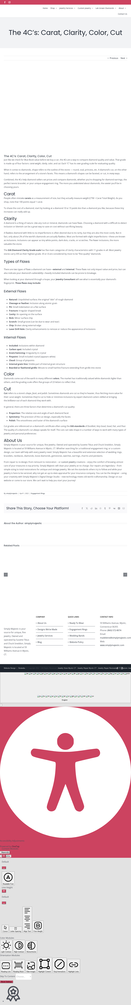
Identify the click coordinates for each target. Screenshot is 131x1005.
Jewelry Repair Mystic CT (86, 668)
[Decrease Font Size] (4, 867)
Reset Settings (6, 982)
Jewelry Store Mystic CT (67, 668)
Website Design (9, 668)
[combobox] (65, 687)
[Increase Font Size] (4, 856)
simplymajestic (11, 493)
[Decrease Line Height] (4, 902)
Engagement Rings (38, 493)
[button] (1, 705)
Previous (114, 58)
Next (123, 58)
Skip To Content (8, 976)
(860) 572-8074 (114, 630)
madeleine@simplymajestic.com (115, 637)
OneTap (15, 846)
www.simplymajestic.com (112, 645)
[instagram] (9, 2)
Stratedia (21, 668)
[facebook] (5, 2)
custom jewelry (68, 462)
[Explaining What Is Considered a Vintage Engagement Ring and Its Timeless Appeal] (65, 551)
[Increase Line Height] (4, 891)
